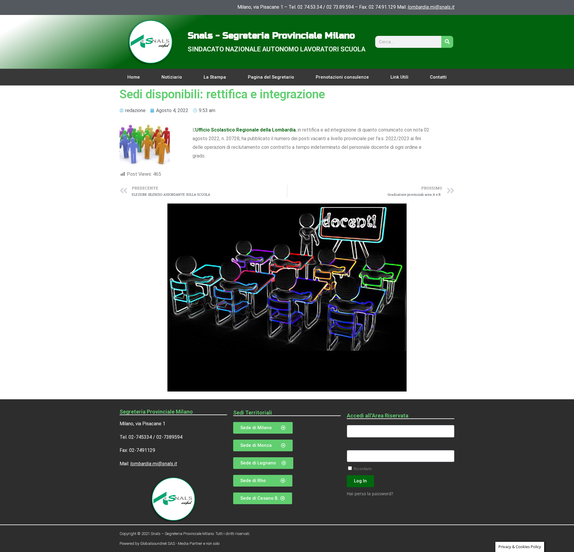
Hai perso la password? (370, 493)
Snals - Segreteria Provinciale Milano (271, 35)
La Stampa (215, 77)
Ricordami (362, 468)
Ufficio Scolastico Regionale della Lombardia (245, 130)
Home (133, 77)
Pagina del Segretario (271, 77)
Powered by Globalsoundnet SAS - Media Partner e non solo (169, 543)
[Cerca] (447, 42)
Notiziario (171, 77)
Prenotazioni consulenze (342, 77)
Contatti (438, 77)
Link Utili (399, 77)
